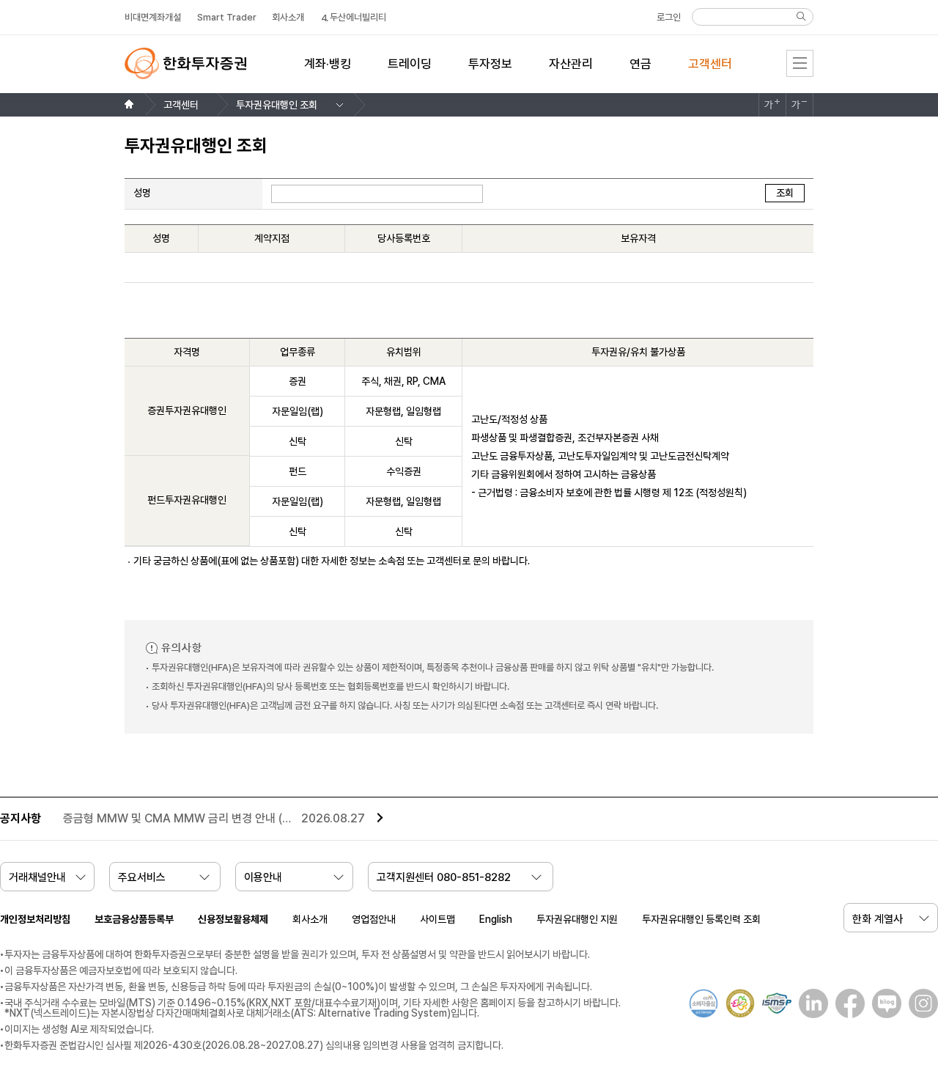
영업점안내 (374, 919)
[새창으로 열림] (809, 1003)
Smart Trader (226, 17)
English (495, 919)
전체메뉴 (799, 63)
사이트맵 (437, 919)
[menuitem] (327, 72)
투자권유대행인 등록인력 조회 (701, 919)
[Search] (801, 16)
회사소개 (310, 919)
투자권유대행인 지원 (577, 919)
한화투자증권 (185, 63)
